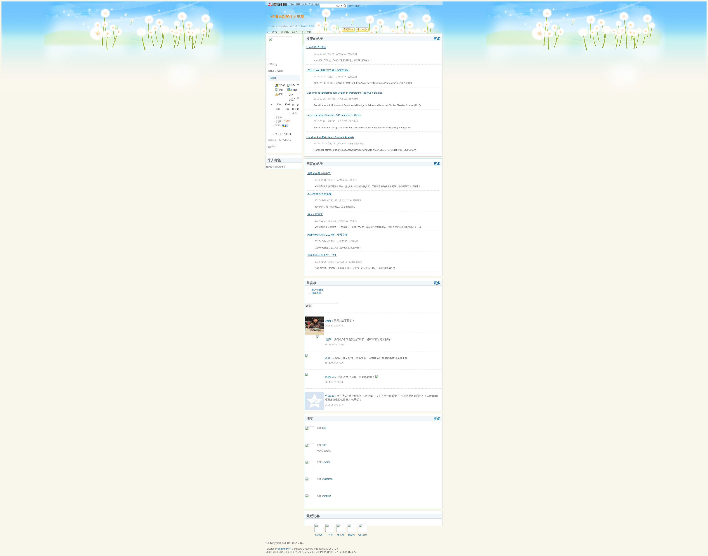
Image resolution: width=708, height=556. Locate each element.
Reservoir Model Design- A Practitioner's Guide (333, 114)
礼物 (280, 89)
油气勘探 (353, 99)
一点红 (329, 535)
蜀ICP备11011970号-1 (327, 552)
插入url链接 (317, 290)
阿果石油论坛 (285, 552)
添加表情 (316, 293)
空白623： (331, 395)
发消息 (293, 89)
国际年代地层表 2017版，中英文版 (327, 234)
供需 (304, 4)
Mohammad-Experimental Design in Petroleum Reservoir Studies (344, 92)
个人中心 (362, 29)
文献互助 (352, 54)
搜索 (345, 5)
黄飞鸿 (340, 535)
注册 (357, 6)
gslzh (324, 445)
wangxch (326, 496)
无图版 (278, 543)
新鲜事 (285, 32)
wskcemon (327, 479)
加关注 (273, 78)
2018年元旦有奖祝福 (319, 193)
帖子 (294, 32)
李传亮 (353, 180)
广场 (310, 4)
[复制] (311, 26)
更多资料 (272, 146)
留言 (308, 306)
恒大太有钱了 (315, 214)
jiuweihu (326, 462)
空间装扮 (348, 29)
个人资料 (306, 32)
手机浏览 (286, 543)
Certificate (297, 549)
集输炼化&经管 (356, 143)
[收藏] (304, 26)
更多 (437, 39)
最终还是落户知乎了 (319, 173)
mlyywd (318, 535)
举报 (280, 94)
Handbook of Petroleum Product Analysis (330, 137)
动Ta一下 (294, 85)
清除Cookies (297, 543)
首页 (274, 32)
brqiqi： (329, 320)
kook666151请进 (316, 47)
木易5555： (332, 376)
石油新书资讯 (355, 261)
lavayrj (351, 535)
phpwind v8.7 (284, 549)
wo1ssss (362, 535)
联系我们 (270, 543)
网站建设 (357, 200)
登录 (351, 6)
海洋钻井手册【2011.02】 (322, 255)
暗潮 (324, 428)
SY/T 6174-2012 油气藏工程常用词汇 (328, 70)
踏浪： (330, 339)
